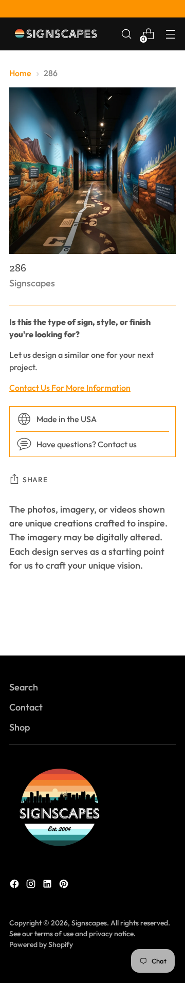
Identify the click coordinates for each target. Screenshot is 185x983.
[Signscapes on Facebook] (15, 886)
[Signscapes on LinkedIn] (48, 886)
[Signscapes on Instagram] (32, 886)
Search (23, 687)
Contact (26, 707)
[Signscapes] (55, 34)
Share (35, 479)
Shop (19, 727)
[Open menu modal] (170, 34)
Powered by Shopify (41, 944)
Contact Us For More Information (70, 388)
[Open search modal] (126, 34)
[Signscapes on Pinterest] (65, 886)
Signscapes (32, 283)
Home (20, 73)
